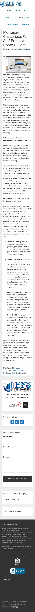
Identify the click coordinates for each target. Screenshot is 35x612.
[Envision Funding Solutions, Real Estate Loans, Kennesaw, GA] (17, 571)
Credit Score (18, 370)
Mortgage (16, 368)
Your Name (8, 437)
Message (6, 457)
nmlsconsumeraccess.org (17, 556)
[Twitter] (22, 422)
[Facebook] (12, 422)
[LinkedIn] (17, 422)
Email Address (9, 447)
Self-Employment (19, 373)
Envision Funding (17, 4)
